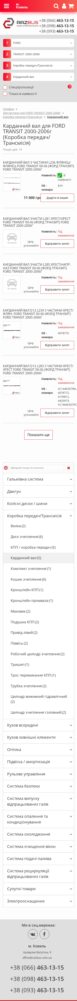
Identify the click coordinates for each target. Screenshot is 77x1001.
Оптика (14, 749)
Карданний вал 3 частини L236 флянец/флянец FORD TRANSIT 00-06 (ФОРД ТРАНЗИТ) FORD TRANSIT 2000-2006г (38, 166)
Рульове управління (26, 774)
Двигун (14, 491)
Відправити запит (57, 243)
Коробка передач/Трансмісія (34, 515)
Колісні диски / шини (27, 503)
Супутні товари (21, 888)
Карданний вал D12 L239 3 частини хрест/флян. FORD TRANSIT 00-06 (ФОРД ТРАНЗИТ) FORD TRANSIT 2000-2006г (38, 314)
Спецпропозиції (21, 87)
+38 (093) (56, 31)
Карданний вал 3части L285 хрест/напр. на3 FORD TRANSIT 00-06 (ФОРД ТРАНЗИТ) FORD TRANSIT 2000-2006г (37, 268)
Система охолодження (28, 834)
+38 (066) (56, 20)
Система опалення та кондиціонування (27, 819)
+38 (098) (56, 25)
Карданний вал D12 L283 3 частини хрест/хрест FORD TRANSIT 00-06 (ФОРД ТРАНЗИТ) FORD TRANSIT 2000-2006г (38, 369)
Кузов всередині (22, 725)
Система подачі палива (29, 858)
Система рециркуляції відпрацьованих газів (28, 873)
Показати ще (38, 434)
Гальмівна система (25, 479)
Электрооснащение (26, 901)
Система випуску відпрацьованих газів (27, 801)
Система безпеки (23, 786)
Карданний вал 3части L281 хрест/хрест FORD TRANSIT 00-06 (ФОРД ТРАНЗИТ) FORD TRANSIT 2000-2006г (36, 222)
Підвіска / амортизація (28, 761)
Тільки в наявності (23, 94)
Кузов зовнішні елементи (31, 737)
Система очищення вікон (31, 846)
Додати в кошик (57, 198)
